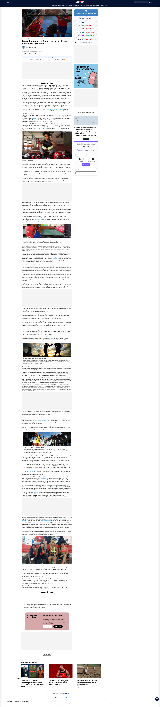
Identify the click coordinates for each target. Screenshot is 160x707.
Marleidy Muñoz (24, 689)
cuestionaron (54, 258)
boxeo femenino (42, 420)
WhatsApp (47, 57)
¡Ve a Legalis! (86, 139)
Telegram (52, 57)
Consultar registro (86, 172)
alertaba (37, 386)
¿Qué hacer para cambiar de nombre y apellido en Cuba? (85, 132)
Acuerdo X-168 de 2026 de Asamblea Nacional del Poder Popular (85, 120)
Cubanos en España (104, 5)
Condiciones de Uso (52, 704)
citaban (50, 118)
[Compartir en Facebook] (25, 54)
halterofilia (24, 479)
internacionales (36, 116)
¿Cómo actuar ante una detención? (84, 129)
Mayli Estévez (51, 687)
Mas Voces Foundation (24, 701)
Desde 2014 (80, 150)
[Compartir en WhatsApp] (23, 54)
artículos (56, 109)
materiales (50, 218)
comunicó (68, 269)
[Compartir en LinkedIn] (30, 54)
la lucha (63, 478)
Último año (86, 150)
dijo (41, 249)
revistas (61, 109)
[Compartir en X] (27, 54)
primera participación (44, 478)
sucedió (54, 485)
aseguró (57, 180)
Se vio (61, 519)
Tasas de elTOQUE (76, 5)
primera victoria (35, 522)
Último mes (92, 150)
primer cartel (34, 420)
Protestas (55, 5)
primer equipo (36, 492)
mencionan (31, 471)
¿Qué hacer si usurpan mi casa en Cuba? (86, 135)
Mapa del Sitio (78, 704)
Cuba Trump (61, 5)
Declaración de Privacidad (42, 704)
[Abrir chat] (157, 699)
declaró (52, 209)
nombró (50, 330)
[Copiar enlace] (32, 54)
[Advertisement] (47, 70)
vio (59, 254)
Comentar (38, 53)
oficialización (44, 419)
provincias (24, 465)
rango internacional (46, 520)
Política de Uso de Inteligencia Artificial (65, 704)
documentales (50, 109)
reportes (34, 118)
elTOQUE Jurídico (85, 5)
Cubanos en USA (68, 5)
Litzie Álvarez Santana (31, 47)
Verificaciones (96, 5)
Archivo (83, 704)
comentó (36, 377)
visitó (37, 163)
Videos (91, 5)
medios (31, 116)
